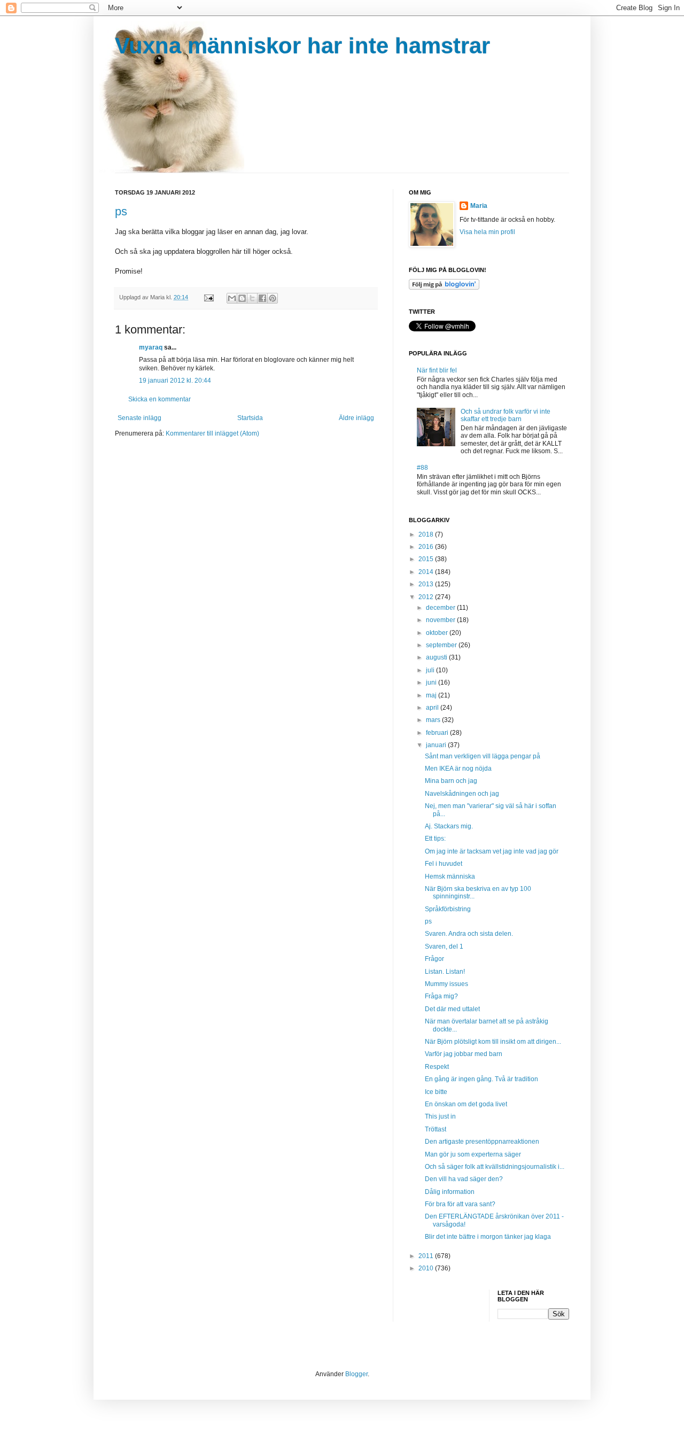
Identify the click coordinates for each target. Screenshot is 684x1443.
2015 (426, 559)
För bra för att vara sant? (460, 1204)
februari (438, 732)
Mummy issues (446, 984)
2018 (426, 534)
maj (432, 695)
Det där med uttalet (452, 1009)
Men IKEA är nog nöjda (458, 768)
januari (437, 745)
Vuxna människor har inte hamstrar (302, 45)
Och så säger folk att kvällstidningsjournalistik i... (494, 1166)
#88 (422, 467)
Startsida (250, 418)
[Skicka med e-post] (232, 298)
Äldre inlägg (356, 418)
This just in (440, 1116)
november (441, 620)
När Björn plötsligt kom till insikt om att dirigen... (493, 1041)
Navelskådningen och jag (462, 793)
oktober (437, 633)
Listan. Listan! (445, 971)
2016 (426, 546)
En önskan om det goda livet (466, 1104)
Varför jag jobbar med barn (463, 1054)
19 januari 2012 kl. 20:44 (175, 380)
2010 (426, 1268)
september (442, 645)
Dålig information (450, 1192)
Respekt (437, 1066)
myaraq (150, 347)
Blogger (356, 1374)
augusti (437, 657)
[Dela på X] (252, 298)
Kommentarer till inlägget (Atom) (212, 433)
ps (121, 211)
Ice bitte (436, 1092)
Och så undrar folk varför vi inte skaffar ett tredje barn (505, 415)
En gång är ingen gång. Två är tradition (481, 1079)
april (433, 707)
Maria (478, 206)
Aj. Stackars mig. (449, 826)
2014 (426, 572)
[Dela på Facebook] (262, 298)
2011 (426, 1256)
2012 (426, 597)
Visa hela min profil (487, 232)
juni (432, 682)
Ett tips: (435, 838)
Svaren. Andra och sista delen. (469, 933)
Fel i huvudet (443, 863)
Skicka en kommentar (159, 399)
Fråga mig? (441, 996)
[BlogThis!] (242, 298)
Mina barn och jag (451, 781)
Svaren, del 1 (444, 946)
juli (431, 670)
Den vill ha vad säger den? (464, 1179)
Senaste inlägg (139, 418)
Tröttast (435, 1129)
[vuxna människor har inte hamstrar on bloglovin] (444, 287)
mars (434, 720)
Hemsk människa (450, 876)
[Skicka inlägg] (208, 297)
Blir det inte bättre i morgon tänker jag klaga (488, 1236)
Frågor (434, 959)
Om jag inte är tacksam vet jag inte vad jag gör (491, 851)
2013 (426, 584)
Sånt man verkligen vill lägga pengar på (482, 756)
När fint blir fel (437, 370)
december (441, 607)
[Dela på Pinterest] (272, 298)
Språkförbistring (448, 909)
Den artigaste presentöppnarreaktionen (482, 1141)
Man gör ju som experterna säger (473, 1154)
